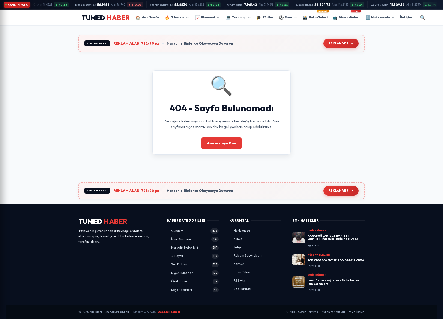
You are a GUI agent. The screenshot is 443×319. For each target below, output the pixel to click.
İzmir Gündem (194, 239)
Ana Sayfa (147, 17)
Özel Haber (194, 281)
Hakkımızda (377, 17)
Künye (238, 239)
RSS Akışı (240, 280)
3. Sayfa (194, 256)
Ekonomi (205, 17)
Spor (286, 17)
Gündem (174, 17)
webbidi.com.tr (169, 311)
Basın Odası (242, 272)
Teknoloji (236, 17)
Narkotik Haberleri (194, 247)
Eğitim (264, 17)
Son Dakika (194, 264)
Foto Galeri (315, 16)
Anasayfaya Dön (221, 143)
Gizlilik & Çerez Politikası (302, 311)
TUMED (103, 221)
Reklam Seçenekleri (248, 255)
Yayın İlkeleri (356, 311)
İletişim (406, 17)
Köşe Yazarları (194, 290)
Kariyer (239, 264)
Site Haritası (242, 289)
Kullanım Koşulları (333, 311)
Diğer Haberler (194, 273)
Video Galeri (346, 16)
